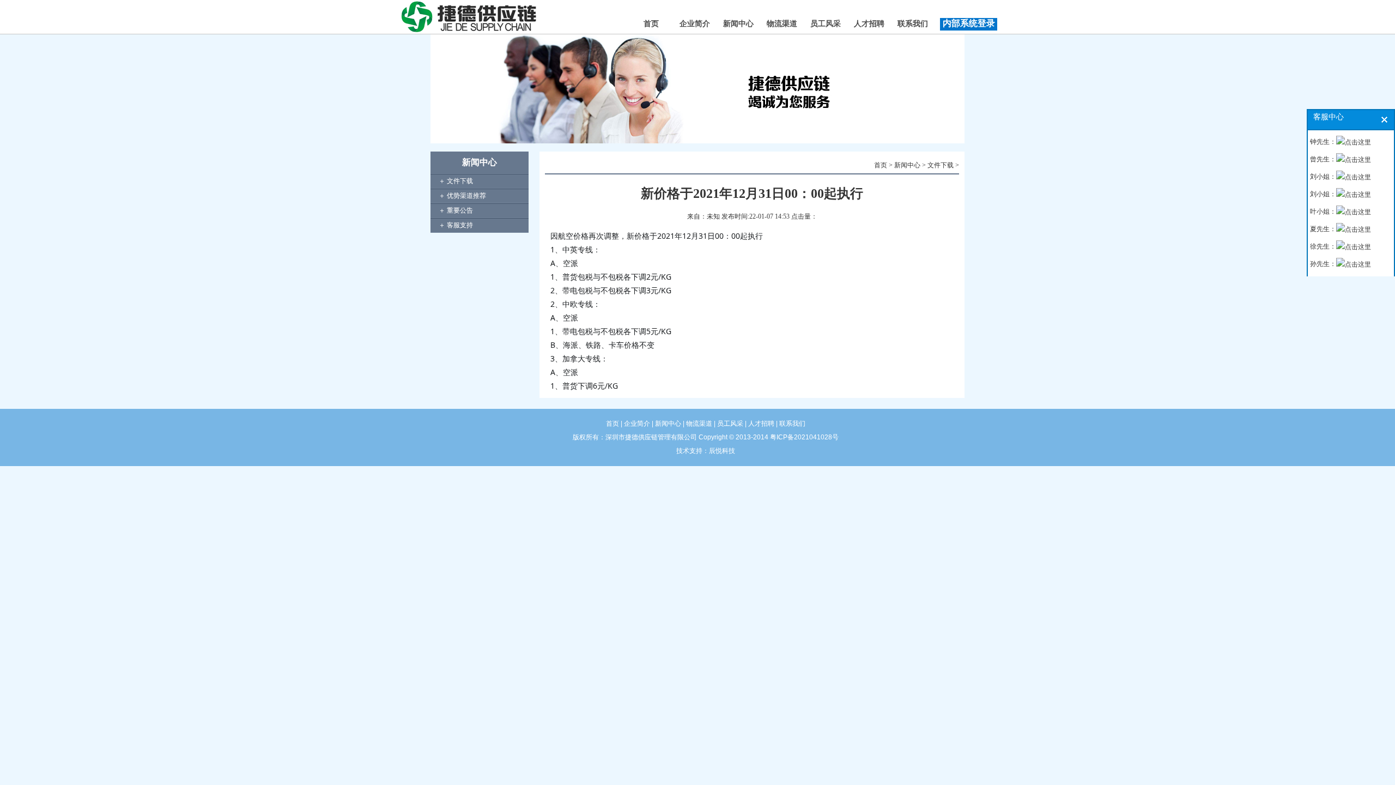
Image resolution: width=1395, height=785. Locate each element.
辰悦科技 (722, 451)
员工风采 (825, 24)
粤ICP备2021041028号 (804, 437)
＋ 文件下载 (456, 181)
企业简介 (695, 24)
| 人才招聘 (758, 423)
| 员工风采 (727, 423)
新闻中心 (738, 24)
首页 (651, 24)
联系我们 (912, 24)
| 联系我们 (789, 423)
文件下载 (940, 165)
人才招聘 (869, 24)
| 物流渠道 (696, 423)
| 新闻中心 (665, 423)
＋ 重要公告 (456, 210)
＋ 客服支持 (456, 225)
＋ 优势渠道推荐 (462, 196)
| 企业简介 (635, 423)
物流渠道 (782, 24)
